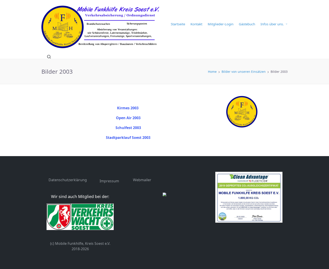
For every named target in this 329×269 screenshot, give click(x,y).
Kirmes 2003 (128, 107)
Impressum (109, 181)
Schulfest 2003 (128, 127)
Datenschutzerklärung (68, 179)
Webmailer (142, 179)
